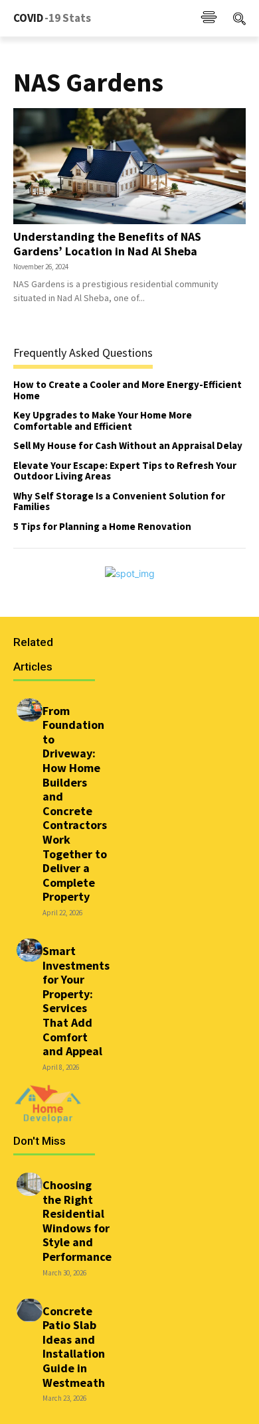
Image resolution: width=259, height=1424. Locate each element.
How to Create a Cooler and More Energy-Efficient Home (127, 390)
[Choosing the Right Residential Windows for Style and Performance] (30, 1184)
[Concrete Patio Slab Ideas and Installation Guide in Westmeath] (30, 1310)
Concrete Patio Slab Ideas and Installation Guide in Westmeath (74, 1346)
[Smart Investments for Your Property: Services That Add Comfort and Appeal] (30, 950)
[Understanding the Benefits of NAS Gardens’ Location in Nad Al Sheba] (129, 166)
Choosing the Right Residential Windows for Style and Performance (77, 1220)
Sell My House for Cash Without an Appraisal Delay (127, 445)
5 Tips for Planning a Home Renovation (102, 526)
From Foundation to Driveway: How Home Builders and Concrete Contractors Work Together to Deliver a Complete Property (75, 804)
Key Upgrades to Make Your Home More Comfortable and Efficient (102, 420)
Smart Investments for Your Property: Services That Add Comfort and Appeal (76, 1001)
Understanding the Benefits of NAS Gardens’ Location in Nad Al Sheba (107, 244)
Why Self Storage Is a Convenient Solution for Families (119, 501)
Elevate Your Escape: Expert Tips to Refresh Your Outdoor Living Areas (124, 471)
